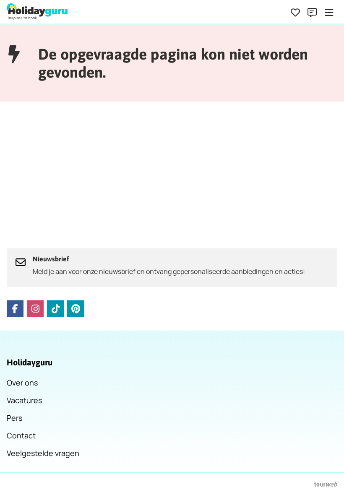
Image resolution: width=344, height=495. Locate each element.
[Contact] (312, 13)
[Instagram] (35, 308)
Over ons (22, 383)
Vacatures (24, 400)
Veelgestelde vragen (43, 453)
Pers (14, 418)
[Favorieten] (295, 13)
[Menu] (329, 13)
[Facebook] (15, 308)
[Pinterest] (75, 308)
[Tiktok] (55, 308)
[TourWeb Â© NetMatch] (325, 484)
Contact (21, 435)
